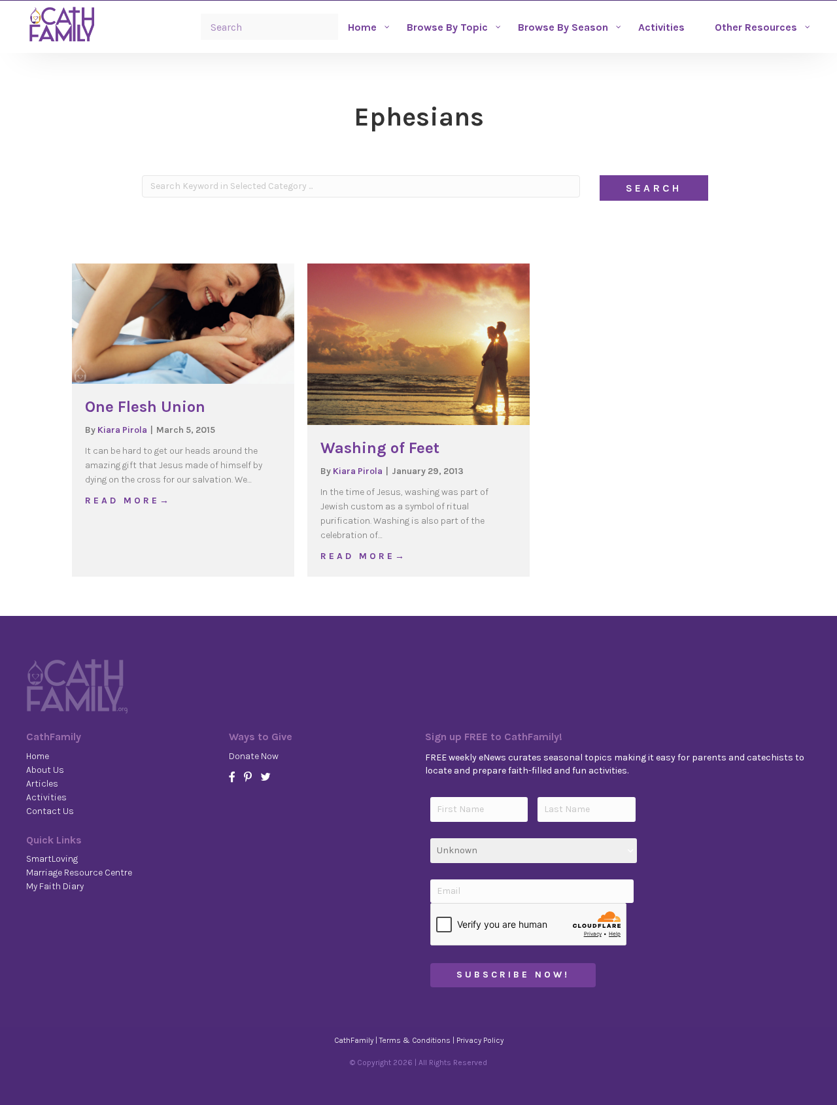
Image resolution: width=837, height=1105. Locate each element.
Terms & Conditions (415, 1040)
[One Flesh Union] (183, 322)
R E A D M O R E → (127, 500)
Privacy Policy (480, 1040)
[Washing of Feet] (418, 343)
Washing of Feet (379, 448)
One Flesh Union (145, 407)
